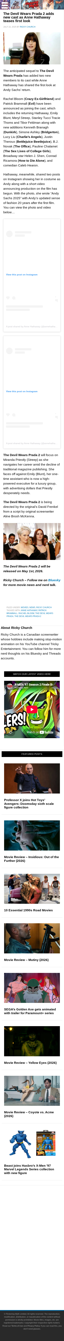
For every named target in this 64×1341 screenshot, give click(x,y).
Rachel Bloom (26, 613)
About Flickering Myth (38, 1282)
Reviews (38, 1210)
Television (39, 1248)
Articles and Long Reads (38, 1221)
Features (38, 1216)
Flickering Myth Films (38, 1271)
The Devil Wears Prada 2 (27, 616)
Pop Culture (38, 1238)
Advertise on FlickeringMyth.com (39, 1287)
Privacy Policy (33, 1326)
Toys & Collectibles (38, 1265)
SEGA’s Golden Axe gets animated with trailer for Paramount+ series (30, 1011)
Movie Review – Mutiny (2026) (26, 960)
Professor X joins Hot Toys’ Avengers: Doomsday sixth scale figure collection (29, 803)
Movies (24, 607)
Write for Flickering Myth (38, 1293)
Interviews (39, 1226)
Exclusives (38, 1232)
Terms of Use (17, 1326)
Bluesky (54, 580)
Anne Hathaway (29, 610)
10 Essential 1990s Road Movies (28, 910)
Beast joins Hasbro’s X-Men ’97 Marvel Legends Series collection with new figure (29, 1169)
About (38, 1277)
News (32, 607)
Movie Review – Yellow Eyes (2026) (30, 1062)
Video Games (38, 1260)
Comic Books (38, 1254)
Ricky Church (44, 607)
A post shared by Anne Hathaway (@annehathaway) (33, 326)
